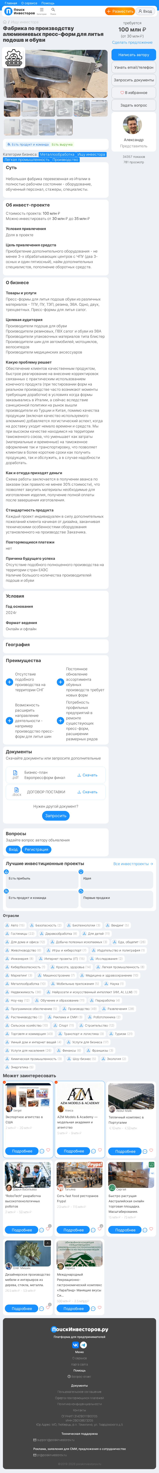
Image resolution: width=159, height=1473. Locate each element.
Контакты (79, 1410)
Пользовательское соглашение (79, 1392)
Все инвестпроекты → (133, 864)
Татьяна (70, 1189)
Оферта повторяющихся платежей (79, 1398)
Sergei (17, 1111)
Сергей (121, 1189)
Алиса (68, 1111)
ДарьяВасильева (25, 1189)
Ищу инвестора (25, 22)
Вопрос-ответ (81, 1376)
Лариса (70, 1268)
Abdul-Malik (124, 1110)
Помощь (47, 3)
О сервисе (29, 3)
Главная (11, 3)
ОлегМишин (21, 1268)
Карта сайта (79, 1364)
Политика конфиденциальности (79, 1404)
